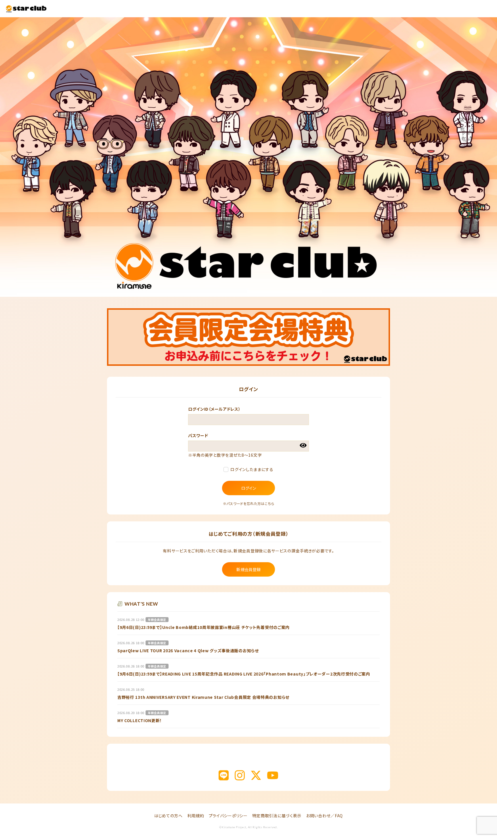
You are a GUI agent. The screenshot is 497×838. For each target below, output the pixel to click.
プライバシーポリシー (228, 815)
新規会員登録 (248, 569)
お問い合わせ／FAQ (324, 815)
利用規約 (195, 815)
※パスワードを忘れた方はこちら (248, 503)
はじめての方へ (168, 815)
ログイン (248, 488)
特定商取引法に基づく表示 (276, 815)
